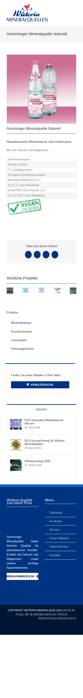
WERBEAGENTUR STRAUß (50, 614)
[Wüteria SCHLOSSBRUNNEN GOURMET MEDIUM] (26, 289)
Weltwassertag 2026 (37, 461)
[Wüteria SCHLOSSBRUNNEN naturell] (57, 289)
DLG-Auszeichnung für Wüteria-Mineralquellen (45, 442)
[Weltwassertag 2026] (16, 461)
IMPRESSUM (47, 618)
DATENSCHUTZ (66, 618)
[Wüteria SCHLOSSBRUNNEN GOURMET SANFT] (42, 289)
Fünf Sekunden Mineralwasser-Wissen (44, 421)
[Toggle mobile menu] (74, 6)
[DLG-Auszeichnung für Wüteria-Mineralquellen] (16, 441)
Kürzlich (41, 409)
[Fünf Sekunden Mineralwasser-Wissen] (16, 420)
